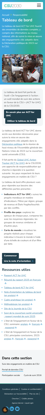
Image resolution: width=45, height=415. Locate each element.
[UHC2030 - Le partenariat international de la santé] (13, 6)
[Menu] (39, 5)
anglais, (24, 324)
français (36, 324)
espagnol (9, 327)
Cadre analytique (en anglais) (18, 299)
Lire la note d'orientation (17, 261)
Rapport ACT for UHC (15, 275)
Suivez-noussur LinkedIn (12, 408)
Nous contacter (17, 408)
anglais (7, 338)
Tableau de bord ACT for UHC (19, 287)
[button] (5, 409)
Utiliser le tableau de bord (21, 120)
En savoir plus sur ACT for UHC (20, 114)
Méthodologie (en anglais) (17, 304)
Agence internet (18, 403)
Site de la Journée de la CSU (18, 308)
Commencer (10, 255)
